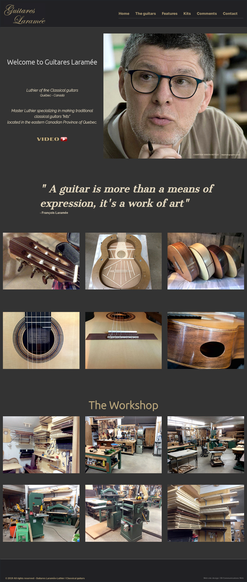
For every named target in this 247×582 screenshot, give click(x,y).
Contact (230, 13)
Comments (207, 13)
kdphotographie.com (231, 155)
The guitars (145, 13)
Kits (187, 13)
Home (124, 13)
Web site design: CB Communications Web (224, 578)
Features (170, 13)
